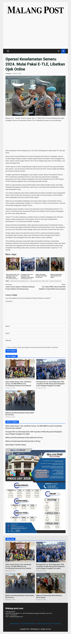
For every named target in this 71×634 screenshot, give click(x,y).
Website (8, 340)
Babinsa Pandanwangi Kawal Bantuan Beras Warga (22, 441)
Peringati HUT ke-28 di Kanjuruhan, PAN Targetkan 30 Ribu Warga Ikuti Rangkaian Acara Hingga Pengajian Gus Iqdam (51, 369)
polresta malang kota (55, 281)
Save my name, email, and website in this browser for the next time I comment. (32, 347)
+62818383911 (13, 615)
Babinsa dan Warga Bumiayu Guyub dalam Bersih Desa (20, 400)
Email (7, 333)
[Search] (58, 51)
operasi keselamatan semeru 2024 (39, 281)
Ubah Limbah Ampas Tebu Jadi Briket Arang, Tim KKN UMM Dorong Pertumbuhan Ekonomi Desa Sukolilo (20, 369)
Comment (9, 301)
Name (7, 326)
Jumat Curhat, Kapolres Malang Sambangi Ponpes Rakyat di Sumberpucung (20, 287)
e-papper (63, 51)
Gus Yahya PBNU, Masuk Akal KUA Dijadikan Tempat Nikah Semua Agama (52, 287)
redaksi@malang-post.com (16, 616)
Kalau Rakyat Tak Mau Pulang (15, 445)
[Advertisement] (35, 33)
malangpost (8, 73)
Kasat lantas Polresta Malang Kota (19, 281)
